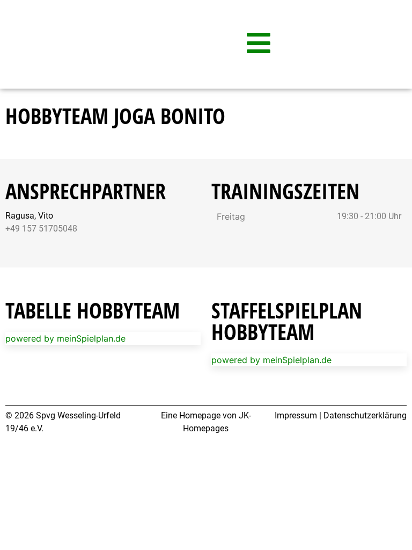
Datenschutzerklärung (365, 415)
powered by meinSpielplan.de (65, 338)
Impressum (296, 415)
